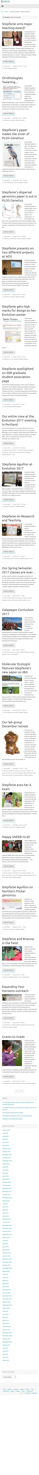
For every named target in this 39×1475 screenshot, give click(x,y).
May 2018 (5, 1173)
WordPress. (34, 1393)
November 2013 (7, 1336)
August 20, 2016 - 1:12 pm (19, 927)
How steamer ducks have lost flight (12, 1113)
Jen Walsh (19, 450)
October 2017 (6, 1194)
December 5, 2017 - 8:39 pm (20, 118)
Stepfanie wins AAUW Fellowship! (12, 1119)
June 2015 (5, 1277)
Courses (12, 558)
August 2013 (6, 1345)
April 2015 (5, 1283)
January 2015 (6, 1293)
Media (12, 1391)
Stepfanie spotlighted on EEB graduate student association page (18, 375)
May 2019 (5, 1139)
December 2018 (7, 1154)
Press (5, 182)
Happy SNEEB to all (16, 837)
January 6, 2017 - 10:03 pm (19, 710)
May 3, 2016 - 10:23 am (18, 1022)
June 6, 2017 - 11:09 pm (19, 556)
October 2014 (6, 1302)
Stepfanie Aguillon (12, 68)
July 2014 (5, 1311)
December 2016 (7, 1225)
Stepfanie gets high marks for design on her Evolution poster (19, 311)
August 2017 (6, 1201)
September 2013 (7, 1342)
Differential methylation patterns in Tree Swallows (17, 1116)
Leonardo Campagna (28, 450)
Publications (10, 182)
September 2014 (7, 1305)
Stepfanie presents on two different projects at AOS (18, 252)
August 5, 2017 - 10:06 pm (19, 236)
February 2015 (6, 1290)
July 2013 (5, 1348)
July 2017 (5, 1204)
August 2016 (6, 1237)
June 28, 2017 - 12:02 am (19, 448)
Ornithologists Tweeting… (12, 80)
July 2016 (5, 1240)
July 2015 (5, 1274)
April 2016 (5, 1247)
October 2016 (6, 1231)
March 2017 (5, 1216)
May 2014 (5, 1317)
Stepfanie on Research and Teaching (18, 518)
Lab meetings (9, 773)
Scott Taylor (9, 877)
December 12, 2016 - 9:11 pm (20, 768)
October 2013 (6, 1339)
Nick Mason (5, 452)
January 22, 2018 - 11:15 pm (20, 66)
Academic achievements (10, 827)
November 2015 (7, 1262)
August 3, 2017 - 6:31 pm (19, 357)
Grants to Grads (13, 1037)
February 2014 (6, 1326)
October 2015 (6, 1265)
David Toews (13, 450)
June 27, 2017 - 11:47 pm (19, 504)
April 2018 (5, 1176)
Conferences (7, 120)
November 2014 (7, 1299)
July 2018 (5, 1167)
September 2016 (7, 1234)
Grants (9, 1083)
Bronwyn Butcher (8, 770)
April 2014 (5, 1320)
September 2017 (7, 1197)
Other (23, 1391)
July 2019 (5, 1133)
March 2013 (5, 1360)
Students (18, 1391)
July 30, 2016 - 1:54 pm (18, 975)
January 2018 (6, 1185)
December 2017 (7, 1188)
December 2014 (7, 1296)
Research (12, 120)
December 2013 (7, 1333)
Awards (5, 68)
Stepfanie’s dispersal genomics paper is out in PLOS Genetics (19, 196)
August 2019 (6, 1130)
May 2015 (5, 1280)
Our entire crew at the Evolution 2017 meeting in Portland (19, 420)
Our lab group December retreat (15, 724)
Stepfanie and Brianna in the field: (18, 941)
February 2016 (6, 1253)
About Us (10, 1389)
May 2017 (5, 1210)
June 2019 (5, 1136)
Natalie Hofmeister (12, 600)
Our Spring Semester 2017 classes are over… (19, 570)
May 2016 (5, 1244)
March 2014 (5, 1323)
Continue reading (8, 61)
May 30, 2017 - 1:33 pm (18, 595)
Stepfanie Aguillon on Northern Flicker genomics (17, 891)
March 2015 (5, 1287)
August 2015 (6, 1271)
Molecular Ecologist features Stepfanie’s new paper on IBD (16, 668)
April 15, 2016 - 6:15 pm (19, 1081)
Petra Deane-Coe (12, 452)
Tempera (28, 1393)
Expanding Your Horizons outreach (15, 989)
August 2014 (6, 1308)
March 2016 (5, 1250)
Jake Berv (28, 770)
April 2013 (5, 1357)
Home (4, 1389)
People (6, 11)
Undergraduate (14, 654)
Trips (32, 1389)
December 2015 (7, 1259)
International (29, 1391)
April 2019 (5, 1142)
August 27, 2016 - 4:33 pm (19, 870)
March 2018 (5, 1179)
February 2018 (6, 1182)
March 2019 (5, 1145)
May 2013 (5, 1354)
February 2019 (6, 1148)
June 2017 (5, 1207)
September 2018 (7, 1161)
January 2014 (6, 1330)
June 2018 (5, 1170)
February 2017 (6, 1219)
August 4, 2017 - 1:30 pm (19, 294)
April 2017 (5, 1213)
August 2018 (6, 1164)
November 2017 (7, 1191)
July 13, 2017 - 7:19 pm (18, 404)
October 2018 (6, 1158)
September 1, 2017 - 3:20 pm (20, 180)
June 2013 (5, 1351)
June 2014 (5, 1314)
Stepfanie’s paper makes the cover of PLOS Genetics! (15, 134)
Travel (13, 454)
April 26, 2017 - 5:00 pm (19, 650)
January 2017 (6, 1222)
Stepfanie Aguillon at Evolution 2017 (17, 466)
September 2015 (7, 1268)
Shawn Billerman (26, 452)
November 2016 (7, 1228)
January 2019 (6, 1151)
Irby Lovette (7, 66)
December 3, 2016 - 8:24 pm (20, 825)
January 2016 (6, 1256)
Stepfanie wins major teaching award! (17, 26)
